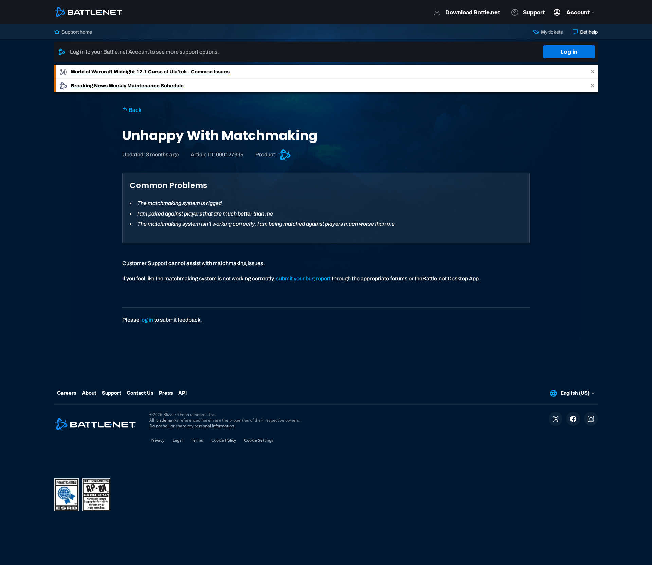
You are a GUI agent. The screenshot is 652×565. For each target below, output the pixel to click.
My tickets (551, 32)
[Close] (592, 72)
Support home (76, 32)
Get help (588, 32)
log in (146, 320)
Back (134, 110)
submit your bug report (303, 278)
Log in (569, 52)
